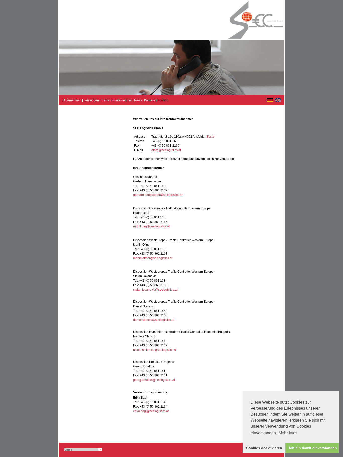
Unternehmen (72, 100)
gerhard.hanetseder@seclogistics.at (157, 195)
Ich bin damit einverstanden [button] (313, 448)
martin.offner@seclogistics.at (152, 258)
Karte (210, 136)
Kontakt (162, 100)
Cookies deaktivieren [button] (264, 448)
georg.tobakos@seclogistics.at (154, 380)
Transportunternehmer (116, 100)
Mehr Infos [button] (288, 433)
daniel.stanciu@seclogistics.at (153, 320)
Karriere (149, 100)
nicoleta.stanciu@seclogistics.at (155, 350)
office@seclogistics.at (166, 150)
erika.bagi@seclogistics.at (151, 411)
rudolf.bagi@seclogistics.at (151, 226)
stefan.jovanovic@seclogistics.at (155, 289)
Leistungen (91, 100)
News (138, 100)
